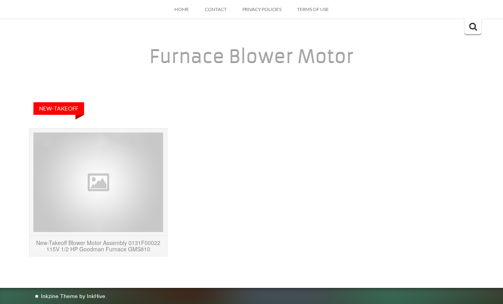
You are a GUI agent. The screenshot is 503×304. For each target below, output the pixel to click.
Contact (216, 9)
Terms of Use (313, 9)
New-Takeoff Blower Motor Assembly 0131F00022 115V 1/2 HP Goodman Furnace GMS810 (98, 245)
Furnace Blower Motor (251, 56)
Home (181, 9)
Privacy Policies (261, 9)
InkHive (96, 296)
